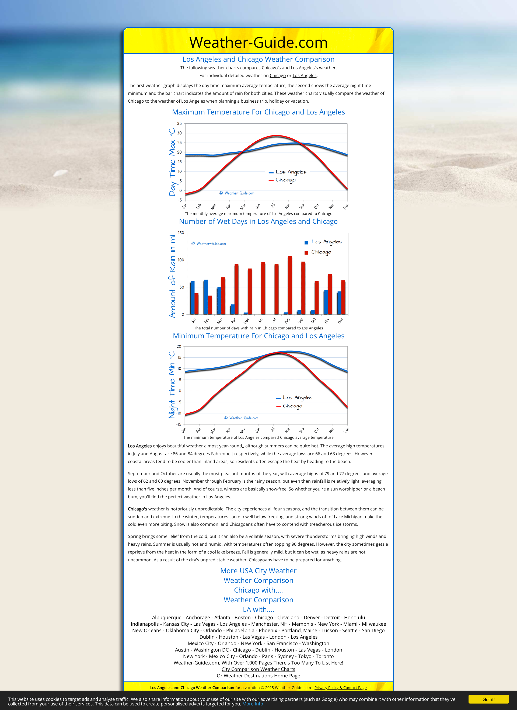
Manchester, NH (269, 624)
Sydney (286, 656)
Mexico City (201, 643)
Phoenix (268, 630)
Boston (243, 617)
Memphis (302, 624)
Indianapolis (145, 624)
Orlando (212, 630)
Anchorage (198, 617)
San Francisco (282, 643)
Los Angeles (233, 624)
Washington (315, 643)
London (278, 637)
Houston (228, 637)
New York (328, 624)
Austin (182, 649)
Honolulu (354, 617)
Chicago (264, 617)
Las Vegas (204, 624)
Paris (267, 656)
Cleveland (288, 617)
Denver (312, 617)
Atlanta (222, 617)
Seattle (350, 630)
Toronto (325, 656)
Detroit (332, 617)
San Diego (373, 630)
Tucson (330, 630)
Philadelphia (240, 630)
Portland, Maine (299, 630)
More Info (252, 704)
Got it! (489, 699)
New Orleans (147, 630)
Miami (350, 624)
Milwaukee (374, 624)
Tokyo (305, 656)
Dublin (207, 637)
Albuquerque (166, 617)
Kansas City (176, 624)
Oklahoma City (182, 630)
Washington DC (211, 649)
